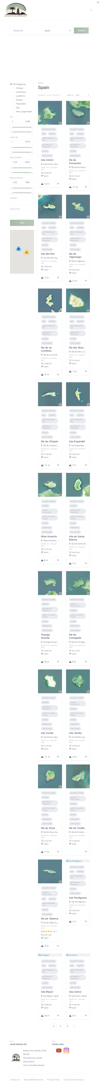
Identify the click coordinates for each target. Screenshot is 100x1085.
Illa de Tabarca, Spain (51, 922)
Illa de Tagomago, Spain (79, 261)
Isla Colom (47, 159)
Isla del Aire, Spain (51, 257)
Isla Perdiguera (78, 897)
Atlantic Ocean (48, 129)
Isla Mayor (47, 991)
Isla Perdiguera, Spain (79, 901)
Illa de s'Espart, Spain (51, 445)
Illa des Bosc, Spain (79, 351)
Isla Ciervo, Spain (79, 996)
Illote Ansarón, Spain (51, 540)
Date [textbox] (77, 95)
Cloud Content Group (73, 1079)
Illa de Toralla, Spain (79, 832)
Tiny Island (47, 156)
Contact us (15, 1079)
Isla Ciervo (75, 991)
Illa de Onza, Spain (51, 832)
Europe (52, 134)
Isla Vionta (47, 733)
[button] (98, 2)
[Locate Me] (70, 30)
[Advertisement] (50, 58)
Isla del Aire (48, 253)
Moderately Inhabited (47, 146)
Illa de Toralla (77, 828)
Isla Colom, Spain (51, 164)
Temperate (46, 528)
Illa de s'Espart (49, 441)
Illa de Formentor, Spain (79, 167)
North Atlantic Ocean (48, 518)
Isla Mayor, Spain (51, 996)
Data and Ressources (33, 1079)
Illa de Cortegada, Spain (79, 642)
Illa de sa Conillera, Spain (51, 354)
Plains (45, 151)
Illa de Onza (48, 828)
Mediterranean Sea (48, 139)
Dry (43, 134)
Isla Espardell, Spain (79, 445)
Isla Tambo (75, 733)
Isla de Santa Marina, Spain (79, 543)
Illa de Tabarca (49, 918)
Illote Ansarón (49, 536)
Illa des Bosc (76, 347)
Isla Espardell (77, 441)
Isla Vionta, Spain (51, 737)
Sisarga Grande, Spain (51, 642)
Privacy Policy (53, 1079)
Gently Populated (46, 511)
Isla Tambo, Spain (79, 737)
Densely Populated (74, 605)
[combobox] (82, 95)
